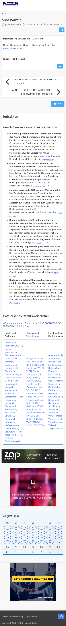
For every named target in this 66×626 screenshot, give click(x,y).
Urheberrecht (11, 422)
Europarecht (11, 365)
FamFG (37, 384)
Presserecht (10, 400)
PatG (37, 403)
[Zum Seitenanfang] (61, 616)
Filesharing (10, 371)
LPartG (29, 400)
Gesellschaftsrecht (14, 377)
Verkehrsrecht (11, 428)
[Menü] (62, 4)
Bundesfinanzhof (48, 212)
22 (50, 542)
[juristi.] (10, 4)
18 (16, 542)
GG (32, 390)
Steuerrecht (10, 419)
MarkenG (39, 400)
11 (16, 537)
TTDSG (36, 422)
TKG (41, 419)
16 (58, 537)
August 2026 (11, 516)
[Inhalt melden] (60, 66)
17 (7, 542)
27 (7, 527)
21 (41, 542)
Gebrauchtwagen (13, 374)
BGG (34, 365)
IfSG (28, 393)
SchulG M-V (37, 409)
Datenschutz (11, 358)
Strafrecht (9, 416)
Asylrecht (9, 345)
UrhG (29, 425)
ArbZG (35, 358)
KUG (42, 393)
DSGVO (35, 377)
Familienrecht (11, 368)
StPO (35, 419)
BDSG (40, 361)
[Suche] (47, 4)
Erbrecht (9, 361)
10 (7, 537)
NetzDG (30, 403)
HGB (37, 390)
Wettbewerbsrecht (13, 435)
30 (33, 527)
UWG (35, 425)
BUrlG (41, 365)
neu (45, 226)
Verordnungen (33, 336)
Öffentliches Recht (14, 396)
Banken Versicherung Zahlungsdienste (13, 352)
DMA (28, 374)
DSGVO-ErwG (33, 381)
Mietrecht (9, 393)
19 (24, 542)
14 (41, 537)
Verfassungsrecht (13, 425)
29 (24, 527)
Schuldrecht (10, 409)
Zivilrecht (9, 438)
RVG (28, 406)
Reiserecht (10, 403)
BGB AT (18, 345)
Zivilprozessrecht (13, 441)
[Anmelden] (54, 4)
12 (24, 537)
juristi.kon (10, 116)
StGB (28, 419)
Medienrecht (11, 390)
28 (16, 527)
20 (33, 542)
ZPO (41, 425)
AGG (28, 358)
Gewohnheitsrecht (12, 48)
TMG (28, 422)
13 (33, 537)
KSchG (35, 393)
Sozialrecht (10, 412)
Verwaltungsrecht (13, 431)
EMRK (29, 384)
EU (33, 206)
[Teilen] (61, 29)
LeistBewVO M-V (34, 396)
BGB (28, 365)
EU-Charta (34, 371)
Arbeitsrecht (10, 342)
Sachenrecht (11, 406)
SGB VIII (35, 416)
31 (41, 527)
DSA (34, 374)
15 (50, 537)
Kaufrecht (9, 387)
